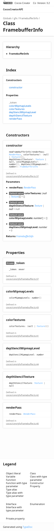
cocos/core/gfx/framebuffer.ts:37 (22, 176)
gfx (15, 18)
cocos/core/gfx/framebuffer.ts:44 (22, 364)
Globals (7, 18)
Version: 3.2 (43, 3)
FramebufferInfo (28, 18)
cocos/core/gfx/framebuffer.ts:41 (22, 335)
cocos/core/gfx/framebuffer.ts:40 (22, 423)
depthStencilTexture (20, 115)
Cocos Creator (22, 3)
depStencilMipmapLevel (22, 112)
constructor (15, 87)
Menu (48, 9)
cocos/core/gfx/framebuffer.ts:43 (22, 307)
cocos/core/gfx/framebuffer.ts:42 (22, 395)
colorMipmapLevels (20, 106)
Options (41, 9)
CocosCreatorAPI (13, 9)
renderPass (15, 118)
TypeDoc (28, 527)
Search (35, 9)
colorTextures (17, 109)
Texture (15, 157)
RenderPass (15, 154)
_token (13, 102)
